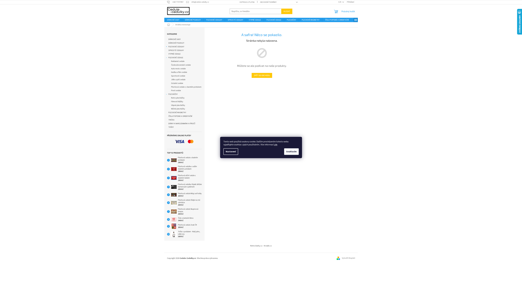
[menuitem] (173, 20)
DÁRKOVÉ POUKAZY (176, 43)
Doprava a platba (247, 2)
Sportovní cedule (178, 76)
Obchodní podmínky (268, 2)
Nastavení (231, 151)
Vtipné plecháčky (178, 105)
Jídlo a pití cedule (178, 79)
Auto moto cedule (178, 68)
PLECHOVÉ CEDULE (175, 57)
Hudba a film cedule (179, 72)
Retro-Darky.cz (256, 245)
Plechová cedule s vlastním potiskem (186, 87)
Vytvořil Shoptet (348, 258)
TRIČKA (171, 120)
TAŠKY (171, 127)
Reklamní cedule (178, 61)
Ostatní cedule (177, 83)
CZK (340, 2)
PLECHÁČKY (173, 94)
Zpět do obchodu (262, 75)
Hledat (286, 11)
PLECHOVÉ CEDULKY (176, 46)
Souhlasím (291, 151)
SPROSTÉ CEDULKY (176, 50)
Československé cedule (181, 65)
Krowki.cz (268, 245)
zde (275, 144)
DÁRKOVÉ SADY (174, 39)
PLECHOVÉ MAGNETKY (177, 112)
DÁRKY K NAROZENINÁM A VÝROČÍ (181, 123)
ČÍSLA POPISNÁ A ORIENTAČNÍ (180, 116)
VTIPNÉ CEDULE (174, 54)
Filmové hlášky (177, 101)
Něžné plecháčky (178, 108)
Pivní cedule (176, 90)
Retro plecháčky (178, 98)
